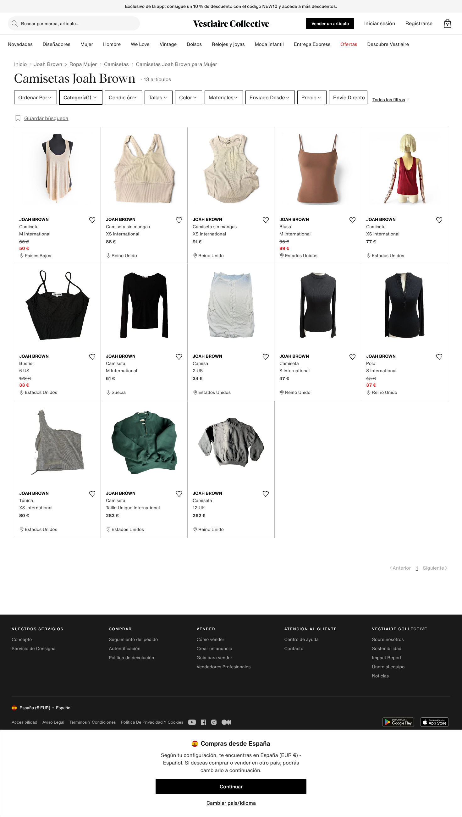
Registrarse (418, 23)
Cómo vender (210, 639)
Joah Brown (48, 64)
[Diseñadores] (75, 44)
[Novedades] (37, 44)
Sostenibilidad (387, 648)
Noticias (380, 676)
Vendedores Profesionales (223, 667)
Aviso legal (53, 722)
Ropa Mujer (83, 64)
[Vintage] (181, 44)
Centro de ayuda (301, 639)
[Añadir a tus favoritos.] (92, 220)
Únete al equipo (388, 667)
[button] (447, 23)
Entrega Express (312, 44)
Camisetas (116, 64)
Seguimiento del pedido (133, 639)
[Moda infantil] (288, 44)
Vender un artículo (330, 23)
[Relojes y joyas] (249, 44)
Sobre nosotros (388, 639)
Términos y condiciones (92, 722)
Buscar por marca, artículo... (50, 23)
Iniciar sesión (379, 23)
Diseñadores (56, 44)
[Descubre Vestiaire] (413, 44)
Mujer (86, 44)
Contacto (294, 648)
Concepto (22, 639)
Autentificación (124, 648)
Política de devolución (131, 657)
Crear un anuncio (214, 648)
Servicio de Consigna (34, 648)
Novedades (20, 44)
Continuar (231, 786)
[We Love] (154, 44)
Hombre (112, 44)
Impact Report (387, 657)
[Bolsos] (206, 44)
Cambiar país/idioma (231, 803)
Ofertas (348, 44)
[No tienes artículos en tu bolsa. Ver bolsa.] (447, 23)
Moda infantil (269, 44)
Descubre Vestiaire (388, 44)
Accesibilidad (24, 722)
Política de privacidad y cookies (152, 722)
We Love (140, 44)
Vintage (168, 44)
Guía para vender (214, 657)
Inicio (20, 64)
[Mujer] (98, 44)
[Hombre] (125, 44)
